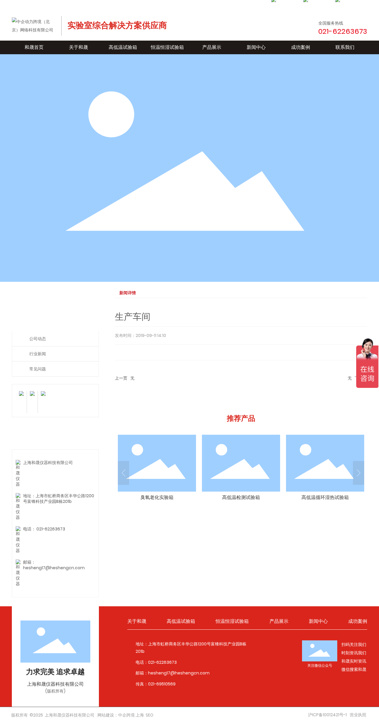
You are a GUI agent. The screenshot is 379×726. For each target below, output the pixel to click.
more (157, 469)
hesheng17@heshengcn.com (54, 568)
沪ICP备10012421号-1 (327, 715)
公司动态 (37, 339)
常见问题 (37, 369)
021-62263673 (50, 529)
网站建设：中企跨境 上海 (120, 715)
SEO (149, 715)
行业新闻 (37, 354)
